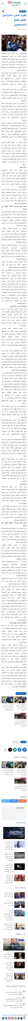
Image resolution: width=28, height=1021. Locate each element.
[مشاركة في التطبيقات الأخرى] (5, 750)
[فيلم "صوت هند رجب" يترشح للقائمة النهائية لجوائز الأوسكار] (19, 844)
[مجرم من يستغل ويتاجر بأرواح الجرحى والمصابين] (19, 926)
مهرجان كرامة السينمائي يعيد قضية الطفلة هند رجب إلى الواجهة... (8, 868)
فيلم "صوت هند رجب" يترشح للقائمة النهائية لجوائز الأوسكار (9, 846)
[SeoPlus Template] (25, 1015)
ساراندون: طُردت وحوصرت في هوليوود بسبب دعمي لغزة (9, 967)
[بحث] (3, 3)
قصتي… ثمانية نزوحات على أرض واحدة (15, 947)
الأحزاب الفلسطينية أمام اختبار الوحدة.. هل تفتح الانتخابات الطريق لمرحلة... (8, 916)
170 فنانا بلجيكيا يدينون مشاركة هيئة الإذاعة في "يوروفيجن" (9, 857)
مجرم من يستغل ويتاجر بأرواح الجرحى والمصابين (8, 927)
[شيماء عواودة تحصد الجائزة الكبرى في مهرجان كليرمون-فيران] (19, 976)
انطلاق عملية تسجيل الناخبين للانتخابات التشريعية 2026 (8, 708)
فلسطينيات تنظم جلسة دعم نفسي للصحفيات (21, 708)
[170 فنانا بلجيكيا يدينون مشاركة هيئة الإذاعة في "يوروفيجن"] (19, 855)
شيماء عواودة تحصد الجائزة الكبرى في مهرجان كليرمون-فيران (8, 978)
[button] (19, 750)
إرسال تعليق (20, 808)
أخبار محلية (22, 11)
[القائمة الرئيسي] (25, 3)
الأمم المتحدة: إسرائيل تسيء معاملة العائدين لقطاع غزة (20, 724)
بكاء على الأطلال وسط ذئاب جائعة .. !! (8, 896)
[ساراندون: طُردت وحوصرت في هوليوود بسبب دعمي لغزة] (19, 965)
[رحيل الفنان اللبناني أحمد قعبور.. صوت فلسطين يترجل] (19, 955)
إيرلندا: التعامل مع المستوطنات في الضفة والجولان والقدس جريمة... (13, 1000)
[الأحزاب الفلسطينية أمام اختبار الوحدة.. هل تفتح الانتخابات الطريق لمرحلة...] (19, 913)
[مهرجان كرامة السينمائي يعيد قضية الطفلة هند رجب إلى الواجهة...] (19, 866)
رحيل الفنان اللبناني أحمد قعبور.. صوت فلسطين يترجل (8, 956)
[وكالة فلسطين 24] (14, 3)
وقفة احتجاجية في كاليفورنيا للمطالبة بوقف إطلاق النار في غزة (12, 1006)
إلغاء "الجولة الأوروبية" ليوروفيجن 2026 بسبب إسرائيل (16, 834)
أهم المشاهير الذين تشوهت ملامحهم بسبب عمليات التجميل (9, 879)
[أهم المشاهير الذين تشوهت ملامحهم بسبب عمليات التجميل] (19, 878)
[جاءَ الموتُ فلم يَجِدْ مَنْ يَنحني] (19, 904)
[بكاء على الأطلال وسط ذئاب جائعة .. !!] (19, 895)
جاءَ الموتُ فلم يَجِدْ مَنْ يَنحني (8, 904)
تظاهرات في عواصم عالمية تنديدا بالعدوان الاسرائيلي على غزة (13, 993)
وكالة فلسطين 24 (6, 1015)
